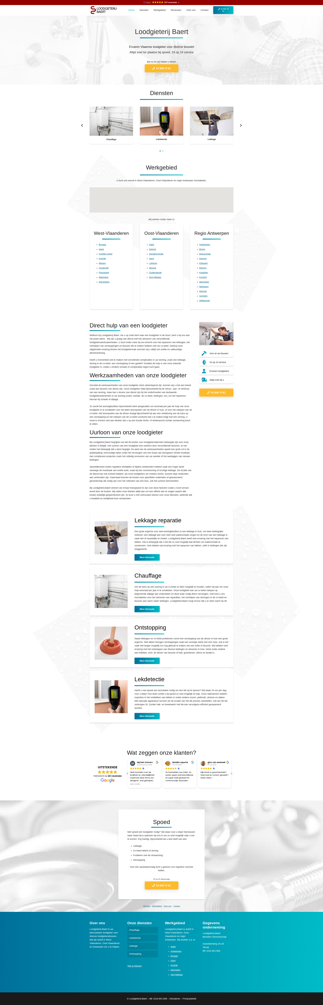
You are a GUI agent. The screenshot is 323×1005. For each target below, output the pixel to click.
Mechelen (204, 282)
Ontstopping (135, 954)
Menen (102, 263)
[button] (160, 151)
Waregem (104, 277)
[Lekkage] (211, 108)
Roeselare (104, 272)
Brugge (102, 244)
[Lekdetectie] (161, 108)
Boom (202, 249)
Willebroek (204, 300)
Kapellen (203, 272)
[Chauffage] (111, 108)
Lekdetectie (161, 139)
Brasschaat (205, 254)
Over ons (167, 906)
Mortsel (203, 291)
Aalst (151, 244)
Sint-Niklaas (155, 277)
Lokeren (153, 263)
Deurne (203, 258)
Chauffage (111, 139)
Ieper (101, 249)
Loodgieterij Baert (138, 998)
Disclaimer (175, 998)
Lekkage (212, 139)
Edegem (203, 263)
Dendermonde (156, 254)
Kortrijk (102, 258)
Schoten (203, 296)
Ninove (152, 268)
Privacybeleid (189, 998)
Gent (151, 258)
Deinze (152, 249)
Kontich (203, 277)
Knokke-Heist (105, 254)
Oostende (104, 268)
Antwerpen (204, 244)
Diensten (146, 906)
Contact (177, 906)
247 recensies (115, 776)
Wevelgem (104, 282)
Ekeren (202, 268)
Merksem (204, 286)
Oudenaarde (155, 272)
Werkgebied (157, 906)
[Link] (105, 10)
